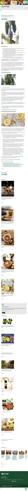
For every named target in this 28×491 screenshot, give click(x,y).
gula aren (11, 102)
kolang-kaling (18, 156)
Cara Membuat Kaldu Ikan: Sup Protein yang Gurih (11, 165)
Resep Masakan (8, 479)
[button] (26, 489)
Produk (18, 479)
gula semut (8, 130)
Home (2, 160)
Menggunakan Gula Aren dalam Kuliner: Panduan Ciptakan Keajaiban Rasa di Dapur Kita (17, 457)
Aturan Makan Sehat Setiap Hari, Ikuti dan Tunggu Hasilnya (12, 166)
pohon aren (9, 132)
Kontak (21, 479)
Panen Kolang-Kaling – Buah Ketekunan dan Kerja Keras (12, 163)
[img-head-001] (5, 5)
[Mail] (15, 481)
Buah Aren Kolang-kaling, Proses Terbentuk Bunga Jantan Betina (13, 164)
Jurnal (12, 479)
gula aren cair (11, 159)
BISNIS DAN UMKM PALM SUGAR (7, 17)
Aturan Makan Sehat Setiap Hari (11, 109)
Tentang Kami (15, 479)
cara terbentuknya (20, 103)
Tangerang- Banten (17, 159)
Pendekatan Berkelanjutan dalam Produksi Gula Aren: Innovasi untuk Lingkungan (23, 457)
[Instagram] (12, 481)
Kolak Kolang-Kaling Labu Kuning (8, 162)
